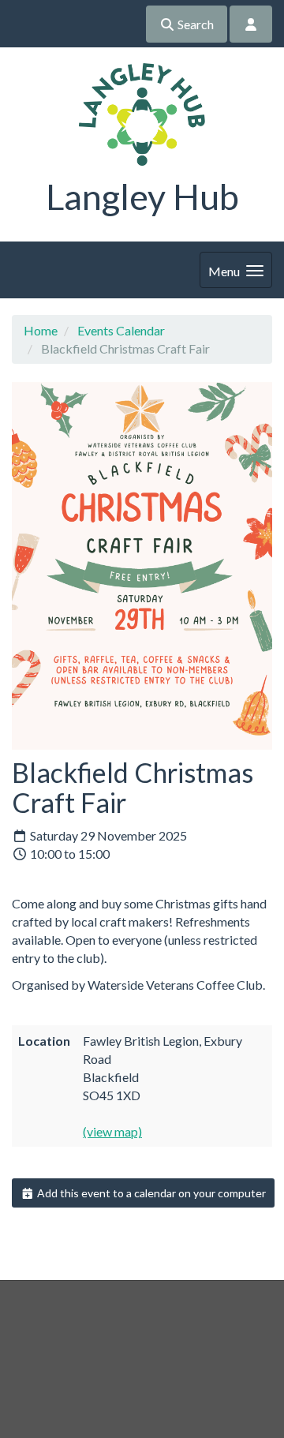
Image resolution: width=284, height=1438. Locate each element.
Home (41, 330)
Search (194, 24)
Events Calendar (121, 330)
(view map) (112, 1131)
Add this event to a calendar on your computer (150, 1193)
